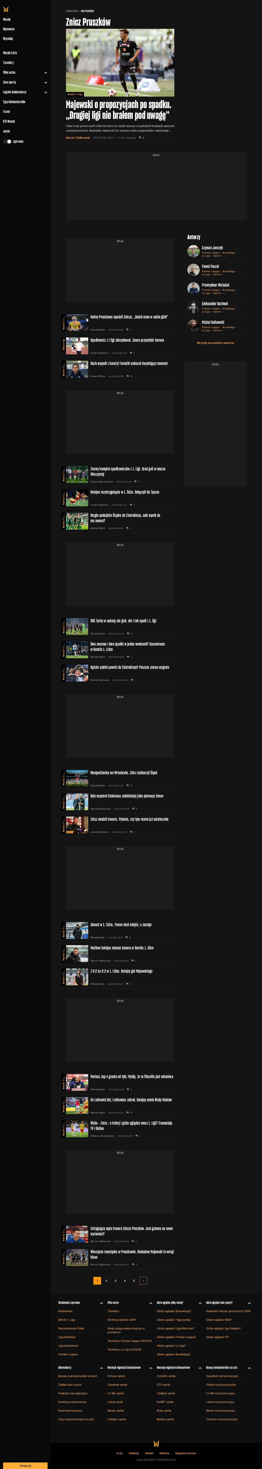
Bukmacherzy (64, 1367)
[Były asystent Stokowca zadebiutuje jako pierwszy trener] (120, 801)
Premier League (210, 252)
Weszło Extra (10, 52)
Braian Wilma (98, 376)
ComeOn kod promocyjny (222, 1419)
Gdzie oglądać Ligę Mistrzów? (175, 1328)
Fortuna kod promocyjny (221, 1384)
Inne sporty (9, 82)
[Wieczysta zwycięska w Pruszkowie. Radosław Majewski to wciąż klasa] (120, 1257)
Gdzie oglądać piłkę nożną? (170, 1302)
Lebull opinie (115, 1402)
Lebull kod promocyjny (220, 1402)
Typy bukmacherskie (14, 101)
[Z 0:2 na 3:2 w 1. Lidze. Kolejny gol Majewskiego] (120, 976)
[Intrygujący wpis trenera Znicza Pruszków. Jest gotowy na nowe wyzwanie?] (120, 1234)
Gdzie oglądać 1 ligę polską (173, 1319)
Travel (6, 111)
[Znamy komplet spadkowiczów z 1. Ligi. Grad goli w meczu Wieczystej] (120, 474)
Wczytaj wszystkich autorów (215, 342)
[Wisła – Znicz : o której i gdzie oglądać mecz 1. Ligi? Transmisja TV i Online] (120, 1128)
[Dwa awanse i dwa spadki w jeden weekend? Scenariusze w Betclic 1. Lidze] (120, 649)
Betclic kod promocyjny (220, 1410)
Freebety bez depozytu (72, 1393)
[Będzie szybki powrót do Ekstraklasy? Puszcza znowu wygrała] (120, 673)
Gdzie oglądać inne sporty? (219, 1302)
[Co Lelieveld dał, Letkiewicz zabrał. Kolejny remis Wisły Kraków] (120, 1105)
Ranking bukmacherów (72, 1402)
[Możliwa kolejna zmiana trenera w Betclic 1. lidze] (120, 953)
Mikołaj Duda (98, 937)
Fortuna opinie (116, 1376)
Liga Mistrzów (67, 1337)
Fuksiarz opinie (117, 1419)
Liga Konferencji (68, 1345)
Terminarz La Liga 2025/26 (124, 1349)
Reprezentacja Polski (71, 1328)
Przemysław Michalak (215, 285)
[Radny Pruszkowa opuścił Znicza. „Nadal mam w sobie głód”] (120, 322)
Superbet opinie (117, 1384)
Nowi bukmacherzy (70, 1410)
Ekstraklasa (65, 1311)
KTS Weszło (9, 121)
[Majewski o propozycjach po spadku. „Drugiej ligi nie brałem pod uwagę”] (120, 86)
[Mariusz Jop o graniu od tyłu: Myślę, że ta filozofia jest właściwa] (120, 1082)
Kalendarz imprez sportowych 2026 (228, 1311)
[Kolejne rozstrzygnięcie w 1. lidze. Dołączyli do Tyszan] (120, 497)
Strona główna (72, 11)
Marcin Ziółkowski (78, 137)
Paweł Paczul (210, 266)
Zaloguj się (25, 1465)
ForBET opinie (165, 1402)
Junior (6, 131)
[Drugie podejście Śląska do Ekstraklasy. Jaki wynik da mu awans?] (120, 521)
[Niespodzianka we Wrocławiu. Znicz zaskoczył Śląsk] (120, 778)
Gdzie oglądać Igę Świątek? (223, 1328)
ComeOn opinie (166, 1376)
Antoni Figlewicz (100, 353)
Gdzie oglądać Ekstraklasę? (174, 1311)
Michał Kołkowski (100, 680)
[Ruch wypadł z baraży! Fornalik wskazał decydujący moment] (120, 369)
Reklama (164, 1453)
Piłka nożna (9, 72)
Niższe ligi (63, 344)
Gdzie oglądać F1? (217, 1337)
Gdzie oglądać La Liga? (171, 1345)
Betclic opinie (116, 1410)
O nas (119, 1453)
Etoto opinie (164, 1410)
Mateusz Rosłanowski (103, 1136)
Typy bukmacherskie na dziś (76, 1419)
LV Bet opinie (116, 1393)
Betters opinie (165, 1419)
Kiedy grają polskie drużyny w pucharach (126, 1330)
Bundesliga (228, 252)
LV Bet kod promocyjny (220, 1393)
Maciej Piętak (98, 329)
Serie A (217, 255)
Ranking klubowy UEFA (122, 1319)
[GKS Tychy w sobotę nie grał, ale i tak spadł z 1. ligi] (120, 626)
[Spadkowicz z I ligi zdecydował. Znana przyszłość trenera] (120, 345)
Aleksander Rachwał (102, 481)
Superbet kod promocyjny (222, 1376)
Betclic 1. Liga (75, 94)
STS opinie (163, 1384)
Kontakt (149, 1453)
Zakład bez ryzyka (70, 1384)
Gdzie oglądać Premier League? (176, 1337)
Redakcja (134, 1453)
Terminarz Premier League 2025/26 (130, 1340)
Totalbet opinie (166, 1393)
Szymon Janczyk (212, 248)
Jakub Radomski (100, 832)
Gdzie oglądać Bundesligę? (173, 1354)
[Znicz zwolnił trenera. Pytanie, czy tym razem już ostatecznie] (120, 824)
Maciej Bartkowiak (101, 808)
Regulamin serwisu (185, 1453)
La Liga (206, 255)
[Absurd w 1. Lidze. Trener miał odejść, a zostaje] (120, 930)
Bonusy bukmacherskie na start (77, 1376)
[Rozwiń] (44, 72)
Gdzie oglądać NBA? (219, 1319)
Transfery (8, 62)
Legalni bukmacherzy (14, 92)
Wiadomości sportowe (69, 1302)
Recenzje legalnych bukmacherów (124, 1367)
